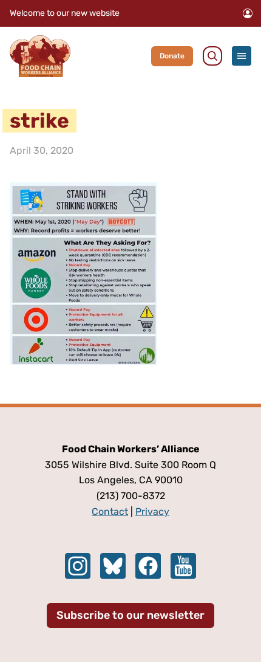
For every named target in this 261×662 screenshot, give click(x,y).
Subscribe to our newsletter (130, 615)
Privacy (152, 511)
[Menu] (241, 56)
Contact (110, 511)
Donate (172, 56)
